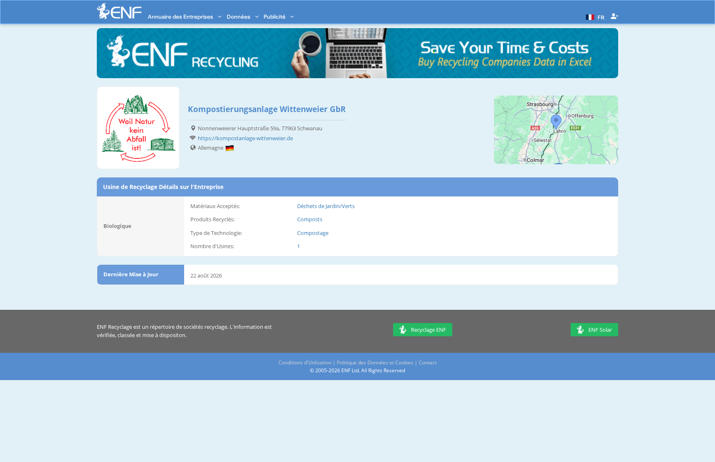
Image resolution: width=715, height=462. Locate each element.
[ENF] (119, 10)
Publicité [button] (275, 16)
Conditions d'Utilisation (304, 362)
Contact (428, 362)
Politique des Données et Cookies (375, 362)
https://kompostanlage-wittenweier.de (245, 138)
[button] (594, 16)
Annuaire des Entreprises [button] (181, 16)
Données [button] (239, 16)
